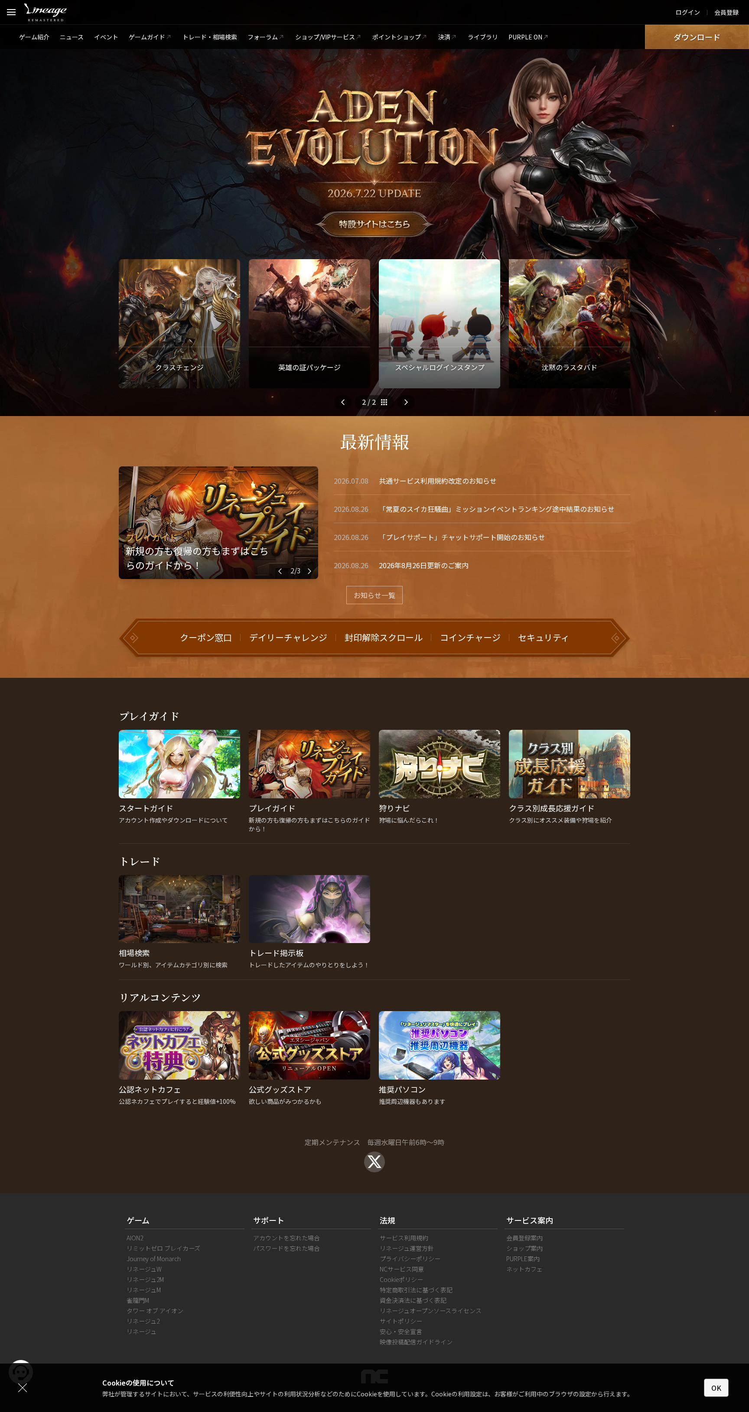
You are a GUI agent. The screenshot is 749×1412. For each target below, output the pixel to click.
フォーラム (262, 37)
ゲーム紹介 (34, 37)
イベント (106, 37)
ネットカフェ (524, 1269)
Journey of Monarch (154, 1258)
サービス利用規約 (404, 1237)
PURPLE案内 (523, 1258)
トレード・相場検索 (209, 37)
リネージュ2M (145, 1279)
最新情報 (374, 441)
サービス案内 (529, 1220)
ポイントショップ (396, 37)
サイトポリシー (401, 1321)
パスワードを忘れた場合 (286, 1248)
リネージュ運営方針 (407, 1248)
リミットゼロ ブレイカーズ (163, 1248)
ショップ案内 (524, 1248)
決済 (444, 37)
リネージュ (141, 1331)
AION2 (135, 1237)
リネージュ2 (143, 1321)
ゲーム (138, 1220)
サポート (268, 1220)
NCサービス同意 (402, 1269)
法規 (387, 1220)
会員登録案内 (524, 1237)
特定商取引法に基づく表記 (416, 1289)
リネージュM (144, 1289)
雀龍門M (138, 1300)
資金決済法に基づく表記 (413, 1300)
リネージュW (144, 1269)
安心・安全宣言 (401, 1331)
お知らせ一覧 (374, 595)
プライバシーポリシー (410, 1258)
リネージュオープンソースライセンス (431, 1310)
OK (716, 1388)
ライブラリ (483, 37)
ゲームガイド (147, 37)
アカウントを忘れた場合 (286, 1237)
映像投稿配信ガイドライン (416, 1341)
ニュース (72, 37)
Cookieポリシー (401, 1279)
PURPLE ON (525, 37)
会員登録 (726, 12)
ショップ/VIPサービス (325, 37)
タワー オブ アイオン (155, 1310)
